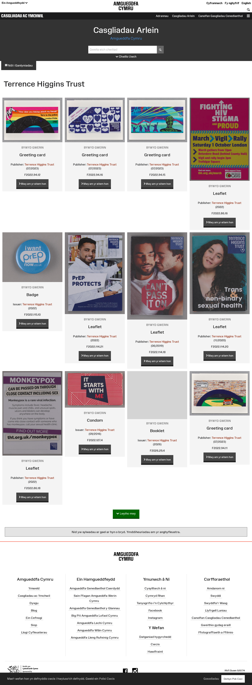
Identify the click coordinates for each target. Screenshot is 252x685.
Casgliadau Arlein (183, 15)
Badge (32, 294)
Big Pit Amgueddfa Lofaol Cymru (94, 615)
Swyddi (216, 595)
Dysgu (33, 603)
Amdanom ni (216, 588)
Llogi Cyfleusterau (34, 632)
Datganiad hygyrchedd (155, 637)
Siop (34, 625)
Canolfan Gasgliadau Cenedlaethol (220, 15)
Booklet (157, 430)
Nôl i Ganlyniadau (20, 65)
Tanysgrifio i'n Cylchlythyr (155, 603)
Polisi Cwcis (107, 678)
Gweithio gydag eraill (216, 625)
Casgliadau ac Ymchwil (22, 15)
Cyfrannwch (214, 3)
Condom (95, 420)
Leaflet (219, 193)
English (246, 3)
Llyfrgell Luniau (216, 610)
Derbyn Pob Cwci (233, 678)
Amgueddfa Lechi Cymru (94, 623)
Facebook (155, 610)
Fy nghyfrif (232, 3)
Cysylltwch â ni (155, 588)
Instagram (155, 617)
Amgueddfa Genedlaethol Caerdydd (95, 588)
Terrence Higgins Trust (39, 164)
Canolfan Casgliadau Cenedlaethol (216, 617)
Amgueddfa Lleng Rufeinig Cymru (94, 637)
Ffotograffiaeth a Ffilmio (215, 632)
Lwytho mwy (127, 513)
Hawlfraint (155, 651)
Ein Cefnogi (34, 617)
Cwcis (155, 644)
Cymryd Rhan (155, 595)
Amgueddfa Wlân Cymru (94, 630)
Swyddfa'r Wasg (215, 603)
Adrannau (162, 15)
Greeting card (32, 154)
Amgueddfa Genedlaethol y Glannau (94, 608)
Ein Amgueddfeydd (13, 2)
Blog (34, 610)
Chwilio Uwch (127, 56)
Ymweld (33, 588)
